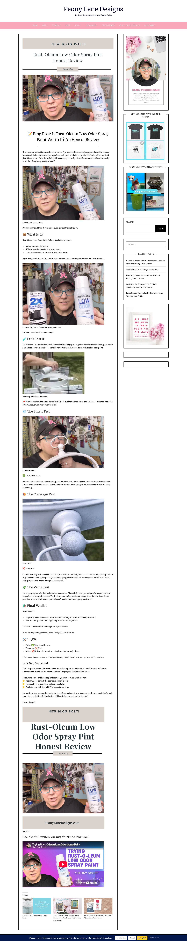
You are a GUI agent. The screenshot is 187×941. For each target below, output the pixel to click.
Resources (91, 25)
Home (35, 25)
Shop (67, 25)
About (78, 25)
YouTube (56, 25)
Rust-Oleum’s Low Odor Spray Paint (38, 158)
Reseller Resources (129, 25)
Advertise (149, 25)
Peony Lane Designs (93, 9)
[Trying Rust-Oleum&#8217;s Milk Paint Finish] (37, 906)
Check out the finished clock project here (76, 401)
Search (130, 222)
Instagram (29, 680)
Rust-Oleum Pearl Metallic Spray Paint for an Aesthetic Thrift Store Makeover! (67, 917)
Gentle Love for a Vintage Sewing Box (142, 269)
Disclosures (108, 25)
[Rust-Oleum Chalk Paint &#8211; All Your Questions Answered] (98, 906)
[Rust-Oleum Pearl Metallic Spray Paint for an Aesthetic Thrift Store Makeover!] (67, 906)
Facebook (29, 684)
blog (44, 25)
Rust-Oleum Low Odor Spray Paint (38, 240)
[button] (146, 71)
